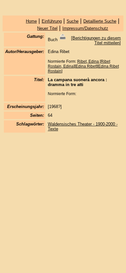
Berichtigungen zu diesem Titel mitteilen (96, 40)
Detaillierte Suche (99, 21)
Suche (73, 21)
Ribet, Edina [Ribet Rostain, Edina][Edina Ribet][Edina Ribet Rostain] (83, 66)
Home (31, 21)
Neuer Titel (47, 28)
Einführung (52, 21)
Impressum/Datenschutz (85, 28)
